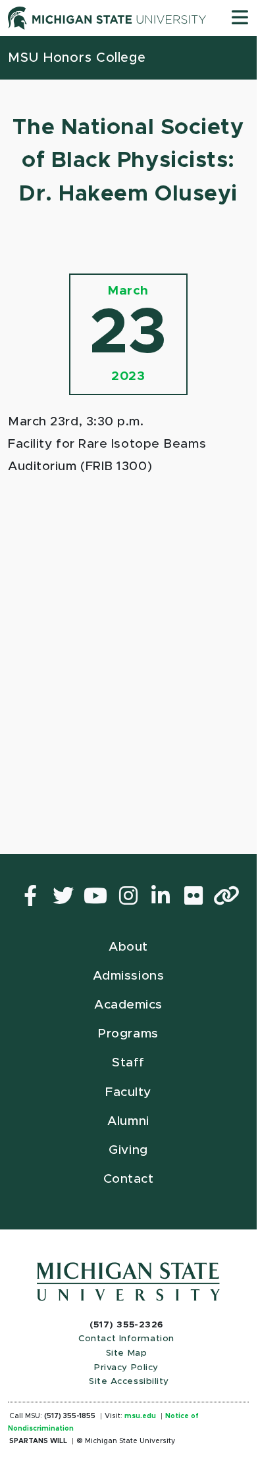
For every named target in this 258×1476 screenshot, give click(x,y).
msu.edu (140, 1416)
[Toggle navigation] (240, 18)
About (128, 947)
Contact (128, 1179)
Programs (128, 1034)
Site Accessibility (129, 1381)
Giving (128, 1150)
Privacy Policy (126, 1367)
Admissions (129, 976)
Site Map (126, 1353)
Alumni (128, 1121)
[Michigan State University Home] (128, 1281)
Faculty (128, 1092)
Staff (128, 1063)
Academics (128, 1005)
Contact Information (126, 1338)
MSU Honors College (77, 57)
